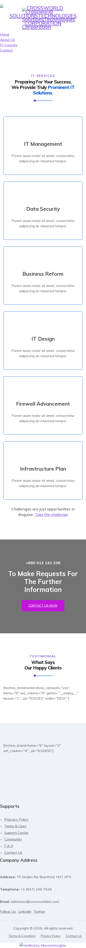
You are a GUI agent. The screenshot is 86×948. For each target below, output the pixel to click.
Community (13, 839)
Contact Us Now (43, 606)
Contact (56, 61)
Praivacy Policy (16, 819)
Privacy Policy (50, 936)
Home (32, 41)
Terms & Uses (15, 826)
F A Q (8, 846)
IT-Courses (34, 61)
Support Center (16, 832)
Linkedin (24, 911)
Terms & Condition (22, 936)
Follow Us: (8, 911)
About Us (50, 41)
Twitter (39, 911)
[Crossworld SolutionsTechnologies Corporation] (48, 19)
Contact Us (13, 852)
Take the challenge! (51, 514)
